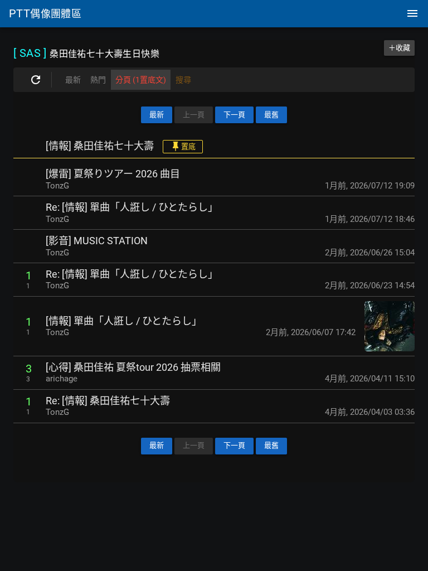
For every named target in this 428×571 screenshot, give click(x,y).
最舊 (271, 114)
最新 (156, 114)
